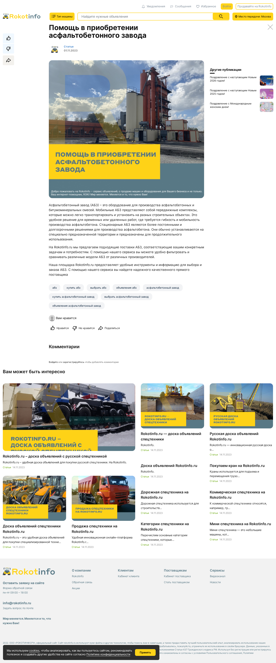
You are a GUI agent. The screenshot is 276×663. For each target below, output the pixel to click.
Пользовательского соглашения (224, 653)
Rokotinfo (78, 576)
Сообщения (183, 6)
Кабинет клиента (128, 576)
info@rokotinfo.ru (17, 603)
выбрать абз (98, 287)
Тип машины (64, 16)
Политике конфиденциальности (108, 654)
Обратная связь (82, 582)
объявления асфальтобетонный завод (76, 305)
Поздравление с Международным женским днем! (230, 105)
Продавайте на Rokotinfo (254, 6)
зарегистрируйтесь (73, 362)
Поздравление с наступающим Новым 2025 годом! (233, 92)
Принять (145, 652)
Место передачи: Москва (254, 16)
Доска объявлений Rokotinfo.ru (169, 466)
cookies (34, 650)
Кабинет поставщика (177, 576)
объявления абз (126, 287)
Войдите (53, 362)
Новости (215, 582)
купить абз (73, 287)
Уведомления (156, 6)
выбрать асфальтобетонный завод (126, 296)
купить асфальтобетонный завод (73, 296)
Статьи (7, 467)
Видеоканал (217, 576)
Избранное (208, 6)
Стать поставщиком (177, 582)
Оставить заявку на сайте (23, 583)
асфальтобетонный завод (162, 287)
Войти (227, 6)
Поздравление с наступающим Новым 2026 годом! (233, 79)
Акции (76, 588)
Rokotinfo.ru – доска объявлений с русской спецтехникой (55, 456)
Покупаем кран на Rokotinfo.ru (237, 466)
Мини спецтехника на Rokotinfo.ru (240, 524)
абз (54, 287)
